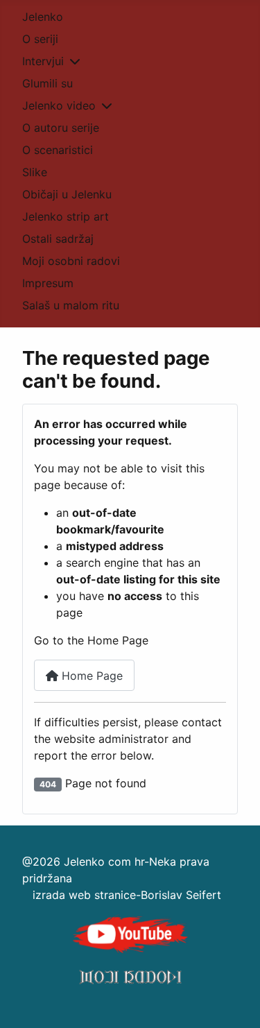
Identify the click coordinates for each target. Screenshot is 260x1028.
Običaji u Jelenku (67, 194)
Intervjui (43, 61)
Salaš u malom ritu (70, 305)
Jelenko (42, 17)
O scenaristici (57, 150)
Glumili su (47, 83)
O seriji (40, 39)
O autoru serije (60, 128)
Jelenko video (59, 105)
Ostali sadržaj (58, 239)
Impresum (47, 283)
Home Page (90, 676)
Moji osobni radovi (71, 261)
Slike (34, 172)
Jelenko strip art (65, 216)
